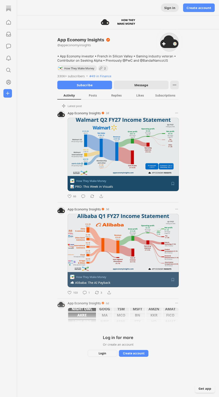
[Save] (172, 183)
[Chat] (8, 46)
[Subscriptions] (8, 34)
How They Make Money (91, 181)
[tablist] (118, 95)
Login (102, 353)
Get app (204, 388)
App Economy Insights (84, 113)
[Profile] (8, 82)
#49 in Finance (100, 76)
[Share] (101, 196)
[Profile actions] (174, 85)
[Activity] (8, 58)
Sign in (169, 8)
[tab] (69, 95)
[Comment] (83, 196)
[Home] (8, 8)
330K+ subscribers (71, 76)
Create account (198, 8)
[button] (8, 22)
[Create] (7, 93)
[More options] (176, 113)
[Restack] (92, 196)
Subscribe (85, 85)
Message (141, 85)
